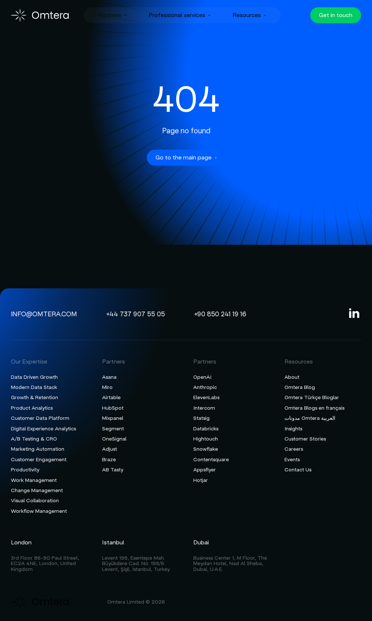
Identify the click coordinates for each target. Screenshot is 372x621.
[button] (112, 15)
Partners (109, 15)
